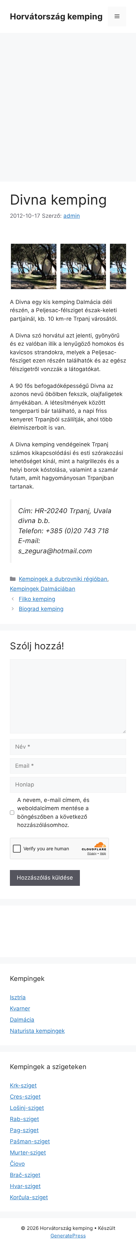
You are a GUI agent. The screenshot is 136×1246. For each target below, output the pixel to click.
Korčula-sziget (29, 1197)
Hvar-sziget (25, 1186)
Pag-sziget (24, 1130)
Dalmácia (22, 1019)
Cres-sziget (25, 1096)
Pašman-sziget (30, 1141)
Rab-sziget (24, 1119)
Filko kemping (37, 599)
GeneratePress (68, 1236)
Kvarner (20, 1008)
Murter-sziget (28, 1152)
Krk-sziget (23, 1085)
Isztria (18, 997)
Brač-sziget (25, 1175)
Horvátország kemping (56, 16)
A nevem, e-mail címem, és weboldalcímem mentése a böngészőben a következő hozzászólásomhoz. (53, 813)
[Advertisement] (68, 104)
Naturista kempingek (37, 1031)
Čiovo (17, 1163)
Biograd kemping (41, 609)
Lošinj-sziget (27, 1108)
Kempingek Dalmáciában (42, 589)
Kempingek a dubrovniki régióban (63, 579)
